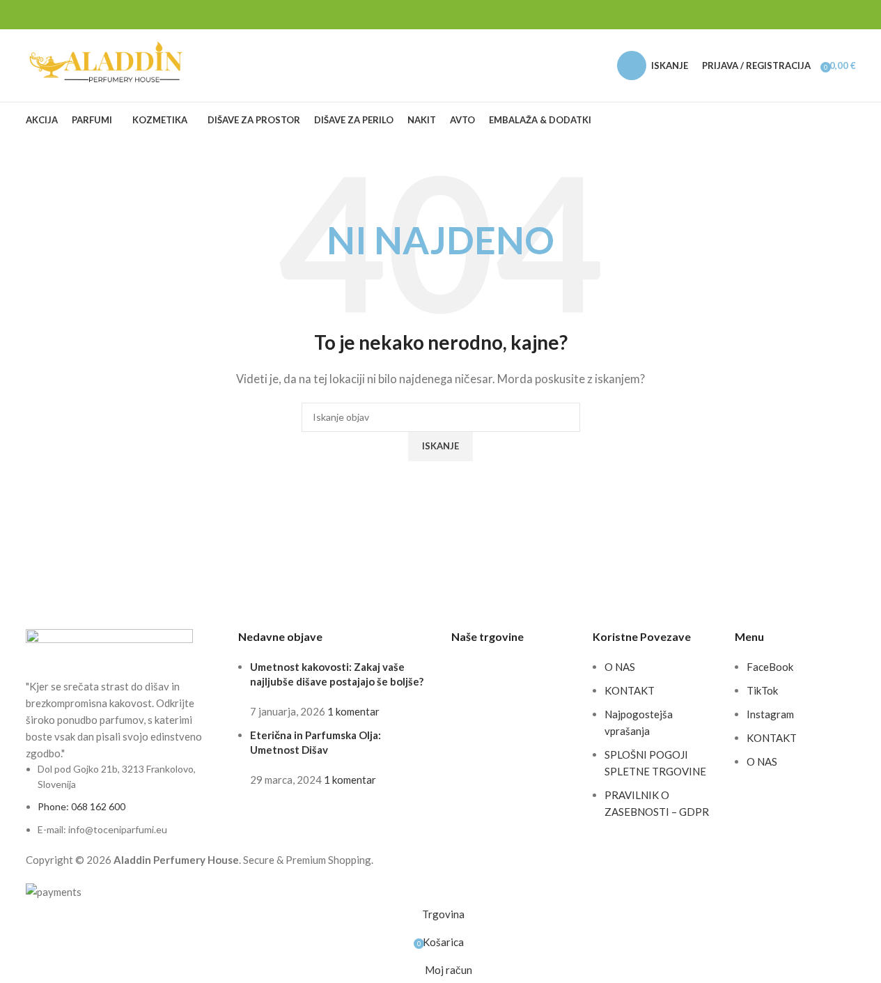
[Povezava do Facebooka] (814, 15)
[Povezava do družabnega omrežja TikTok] (847, 15)
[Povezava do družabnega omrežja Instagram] (830, 15)
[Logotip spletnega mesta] (107, 64)
